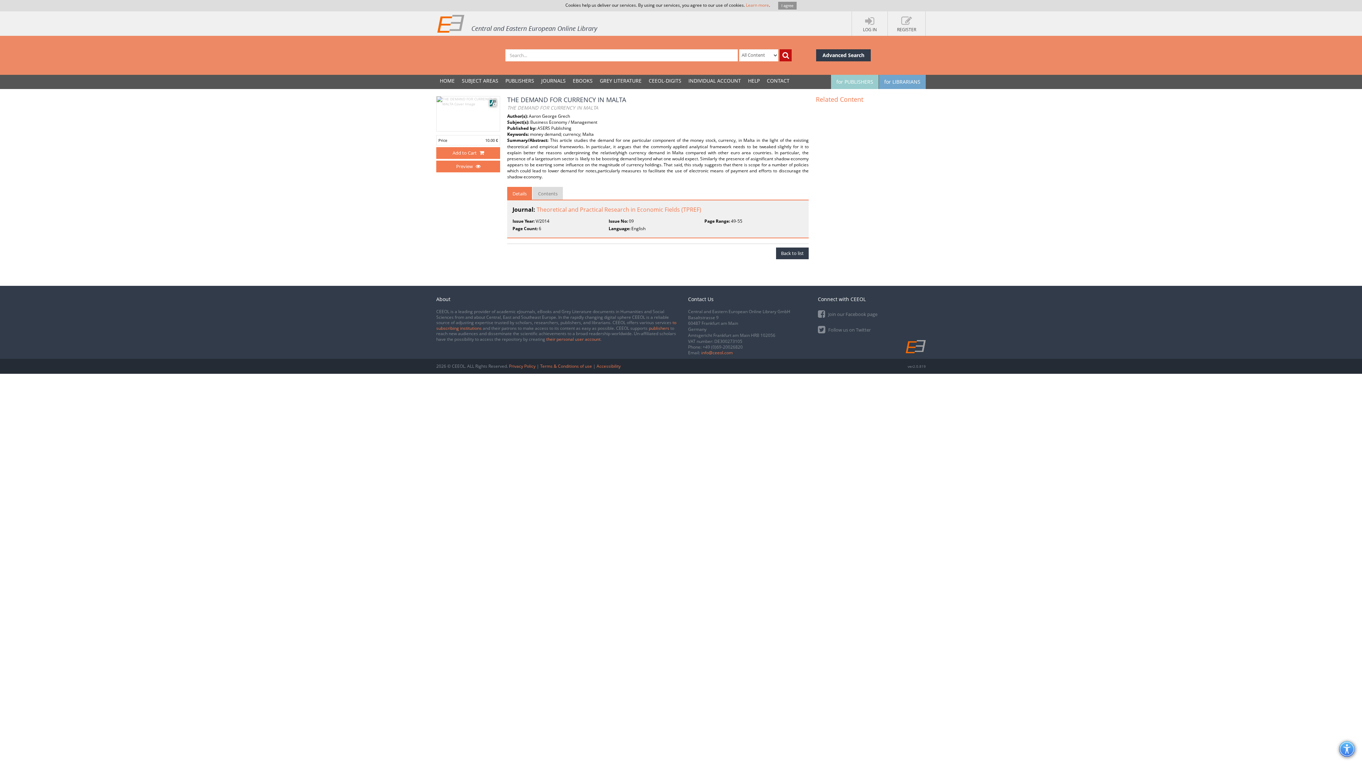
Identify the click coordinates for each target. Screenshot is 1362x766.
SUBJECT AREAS (480, 80)
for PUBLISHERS (854, 81)
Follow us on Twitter (849, 330)
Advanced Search (843, 55)
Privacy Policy (522, 366)
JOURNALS (553, 80)
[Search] (786, 55)
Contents (548, 193)
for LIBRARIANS (902, 81)
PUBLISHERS (519, 80)
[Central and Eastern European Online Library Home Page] (517, 23)
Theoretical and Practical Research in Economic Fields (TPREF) (619, 209)
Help (754, 80)
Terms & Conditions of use (566, 366)
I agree (787, 5)
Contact (778, 80)
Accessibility (609, 366)
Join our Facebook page (852, 314)
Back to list (792, 253)
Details (520, 193)
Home (447, 80)
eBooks (583, 80)
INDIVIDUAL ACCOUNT (714, 80)
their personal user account (573, 339)
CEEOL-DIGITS (665, 80)
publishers (659, 328)
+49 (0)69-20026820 (723, 347)
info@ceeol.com (717, 353)
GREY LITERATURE (621, 80)
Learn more (757, 5)
